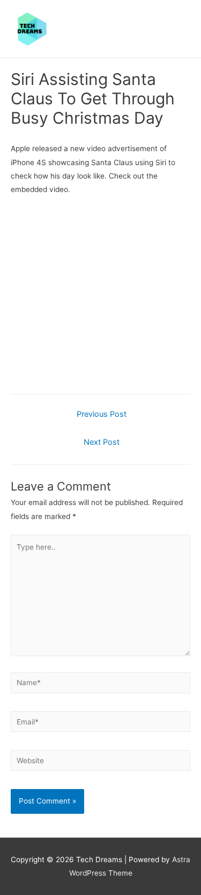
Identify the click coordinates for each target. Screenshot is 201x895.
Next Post (102, 442)
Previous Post (101, 414)
